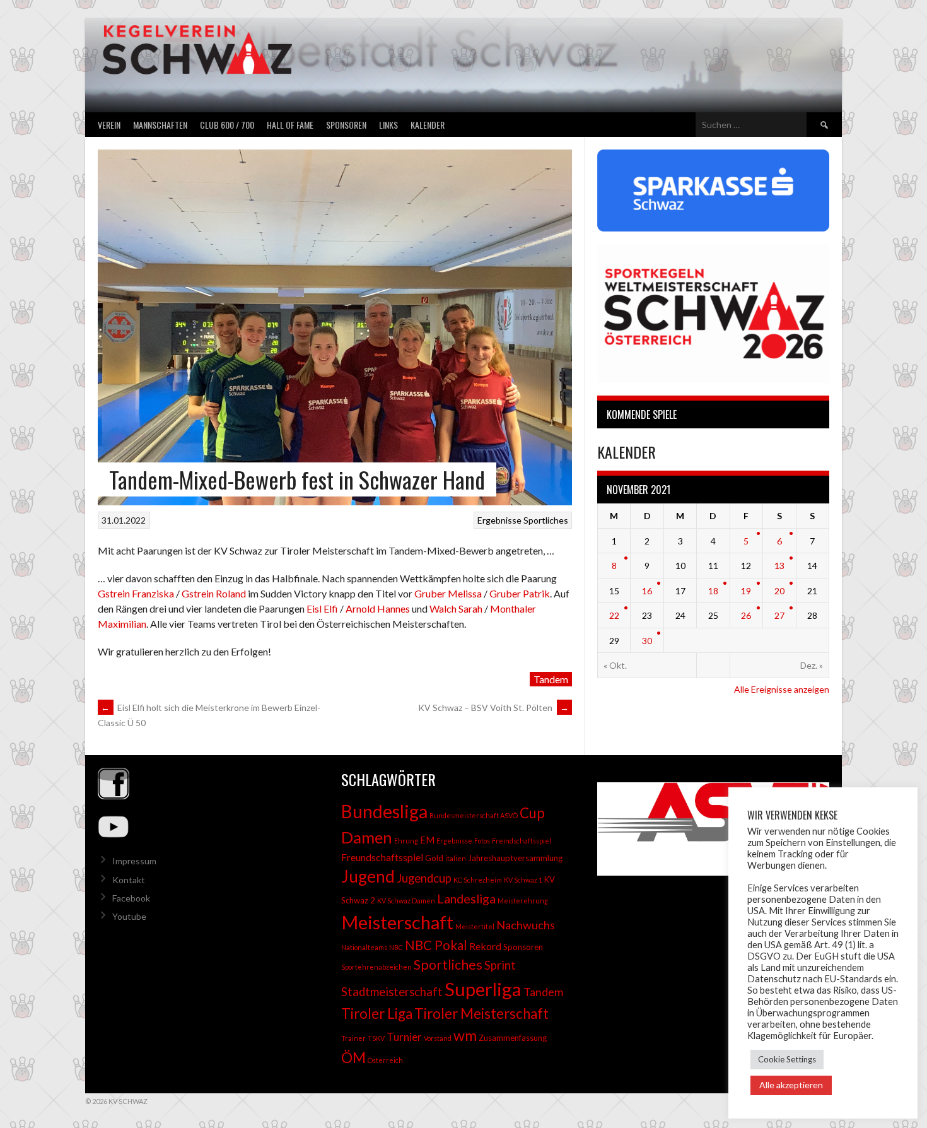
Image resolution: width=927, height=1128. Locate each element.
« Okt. (615, 665)
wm (465, 1035)
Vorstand (438, 1038)
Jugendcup (424, 878)
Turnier (404, 1036)
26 (746, 615)
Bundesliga (384, 811)
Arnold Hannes (378, 608)
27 (779, 615)
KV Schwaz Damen (406, 900)
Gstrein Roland (214, 593)
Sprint (500, 965)
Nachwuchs (525, 925)
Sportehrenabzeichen (376, 967)
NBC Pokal (436, 945)
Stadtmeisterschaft (392, 992)
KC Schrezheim (477, 880)
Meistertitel (474, 926)
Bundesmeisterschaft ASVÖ (473, 815)
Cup (532, 812)
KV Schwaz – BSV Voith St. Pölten (493, 707)
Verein (109, 124)
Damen (366, 837)
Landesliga (466, 898)
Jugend (368, 876)
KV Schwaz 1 (523, 880)
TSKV (376, 1038)
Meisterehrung (523, 900)
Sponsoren (346, 124)
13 (779, 565)
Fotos (482, 841)
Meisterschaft (397, 922)
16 (647, 590)
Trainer (353, 1038)
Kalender (428, 124)
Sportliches (545, 520)
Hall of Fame (290, 124)
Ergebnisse (499, 520)
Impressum (134, 860)
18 (713, 590)
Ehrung (406, 841)
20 (779, 590)
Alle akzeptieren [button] (791, 1084)
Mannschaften (160, 124)
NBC (396, 947)
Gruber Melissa (448, 593)
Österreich (385, 1060)
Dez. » (811, 665)
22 (614, 615)
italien (455, 858)
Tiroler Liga (376, 1013)
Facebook (131, 898)
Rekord (485, 946)
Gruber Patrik (519, 593)
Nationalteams (364, 947)
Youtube (129, 916)
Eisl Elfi (322, 608)
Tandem (550, 679)
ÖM (353, 1057)
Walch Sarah (455, 608)
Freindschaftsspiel (521, 841)
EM (427, 840)
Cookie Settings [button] (787, 1059)
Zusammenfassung (513, 1038)
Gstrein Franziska (136, 593)
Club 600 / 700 (227, 124)
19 (746, 590)
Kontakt (128, 879)
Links (388, 124)
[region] (707, 829)
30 (647, 640)
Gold (434, 858)
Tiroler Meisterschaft (481, 1013)
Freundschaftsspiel (382, 857)
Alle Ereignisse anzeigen (781, 689)
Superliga (483, 989)
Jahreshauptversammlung (515, 858)
